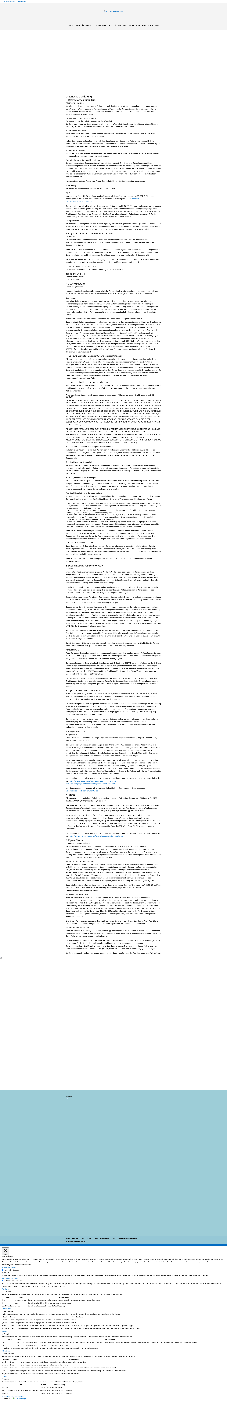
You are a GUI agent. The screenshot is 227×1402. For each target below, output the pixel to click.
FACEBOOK (69, 1096)
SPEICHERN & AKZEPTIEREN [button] (13, 1396)
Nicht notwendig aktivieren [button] (11, 1278)
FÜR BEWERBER (120, 25)
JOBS (131, 25)
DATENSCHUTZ (87, 1238)
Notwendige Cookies (11, 1270)
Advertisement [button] (7, 1351)
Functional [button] (5, 1289)
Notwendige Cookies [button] (9, 1267)
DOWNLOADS (153, 25)
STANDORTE (141, 25)
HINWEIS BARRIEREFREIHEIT (76, 1241)
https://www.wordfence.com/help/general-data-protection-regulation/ (96, 836)
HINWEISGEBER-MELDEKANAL (128, 1238)
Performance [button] (6, 1309)
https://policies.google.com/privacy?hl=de (82, 791)
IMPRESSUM (104, 1238)
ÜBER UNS (86, 25)
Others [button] (4, 1376)
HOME (70, 25)
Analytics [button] (5, 1331)
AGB (96, 1238)
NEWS (77, 25)
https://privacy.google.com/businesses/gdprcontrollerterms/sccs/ (91, 784)
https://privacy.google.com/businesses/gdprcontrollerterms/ (93, 781)
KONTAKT (75, 1238)
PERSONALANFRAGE (103, 25)
